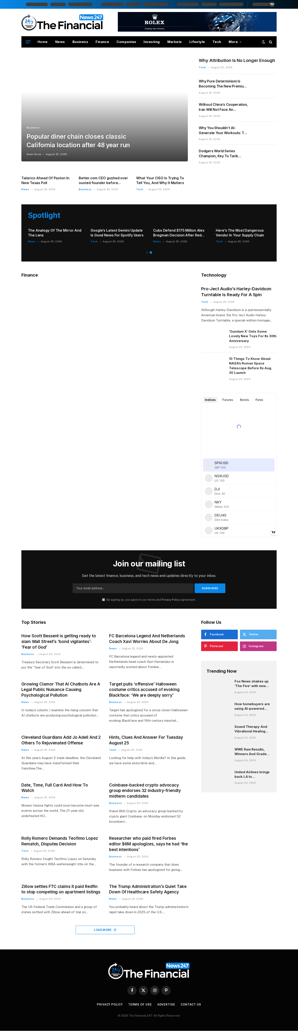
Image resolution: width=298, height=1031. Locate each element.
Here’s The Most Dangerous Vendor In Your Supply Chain (240, 232)
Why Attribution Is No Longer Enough (237, 60)
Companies (126, 42)
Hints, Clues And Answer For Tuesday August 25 (146, 740)
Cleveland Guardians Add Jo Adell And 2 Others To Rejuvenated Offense (61, 740)
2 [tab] (151, 252)
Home (43, 42)
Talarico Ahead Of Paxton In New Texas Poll (45, 180)
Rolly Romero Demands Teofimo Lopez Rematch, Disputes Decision (59, 841)
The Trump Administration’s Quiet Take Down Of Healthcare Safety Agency (148, 889)
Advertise (166, 1004)
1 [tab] (147, 252)
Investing (152, 42)
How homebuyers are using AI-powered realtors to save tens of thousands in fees (252, 706)
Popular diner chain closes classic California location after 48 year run (78, 141)
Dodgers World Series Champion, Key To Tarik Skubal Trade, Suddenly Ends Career (223, 154)
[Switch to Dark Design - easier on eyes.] (263, 42)
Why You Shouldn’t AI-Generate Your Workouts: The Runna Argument (223, 130)
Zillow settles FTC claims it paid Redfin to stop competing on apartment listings (60, 889)
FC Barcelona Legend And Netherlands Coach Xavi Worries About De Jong (147, 638)
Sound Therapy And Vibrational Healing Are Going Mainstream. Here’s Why (251, 729)
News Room (34, 154)
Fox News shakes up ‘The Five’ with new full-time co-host (252, 683)
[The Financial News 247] (62, 22)
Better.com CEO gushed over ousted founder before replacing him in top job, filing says (103, 180)
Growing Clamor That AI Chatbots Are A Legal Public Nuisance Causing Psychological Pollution (60, 690)
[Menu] (28, 42)
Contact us (191, 1004)
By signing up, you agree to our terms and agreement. (151, 599)
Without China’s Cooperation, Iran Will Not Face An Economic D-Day (223, 107)
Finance (102, 42)
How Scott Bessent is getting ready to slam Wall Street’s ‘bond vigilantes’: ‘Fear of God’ (58, 641)
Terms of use (140, 1004)
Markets (174, 42)
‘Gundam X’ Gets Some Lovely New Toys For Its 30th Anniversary (252, 336)
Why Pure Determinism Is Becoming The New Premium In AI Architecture (223, 84)
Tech (216, 42)
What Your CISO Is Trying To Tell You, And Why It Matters (160, 180)
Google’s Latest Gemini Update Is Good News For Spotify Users (117, 232)
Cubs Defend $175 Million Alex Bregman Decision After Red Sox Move (178, 233)
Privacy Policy (171, 599)
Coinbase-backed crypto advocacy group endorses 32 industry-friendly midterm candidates (145, 791)
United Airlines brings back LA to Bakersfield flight (252, 774)
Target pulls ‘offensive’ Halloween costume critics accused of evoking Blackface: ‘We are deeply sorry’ (144, 690)
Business (80, 42)
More (233, 42)
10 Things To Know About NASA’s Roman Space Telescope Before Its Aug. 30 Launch (250, 366)
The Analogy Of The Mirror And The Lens (54, 232)
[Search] (270, 42)
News (60, 42)
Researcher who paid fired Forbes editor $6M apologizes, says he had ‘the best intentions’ (148, 844)
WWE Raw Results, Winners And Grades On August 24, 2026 (252, 751)
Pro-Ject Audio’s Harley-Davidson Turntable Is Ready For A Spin (236, 291)
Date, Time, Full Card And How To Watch (54, 788)
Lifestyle (197, 42)
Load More (103, 930)
